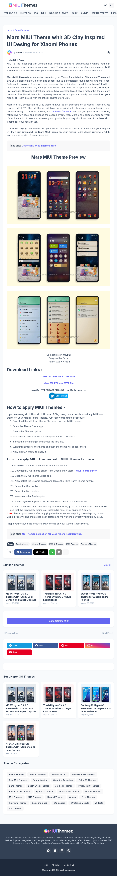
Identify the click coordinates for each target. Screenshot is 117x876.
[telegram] (48, 850)
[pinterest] (68, 850)
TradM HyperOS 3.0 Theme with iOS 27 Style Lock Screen (57, 596)
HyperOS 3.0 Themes (19, 791)
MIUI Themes (72, 544)
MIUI (43, 13)
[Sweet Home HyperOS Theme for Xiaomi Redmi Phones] (96, 582)
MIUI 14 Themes (93, 791)
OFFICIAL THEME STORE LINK (58, 376)
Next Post (107, 633)
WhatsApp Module (80, 803)
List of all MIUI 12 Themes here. (39, 145)
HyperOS (25, 13)
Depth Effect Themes (38, 786)
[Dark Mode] (105, 5)
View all (107, 565)
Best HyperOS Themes (83, 774)
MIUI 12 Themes (56, 544)
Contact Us (69, 865)
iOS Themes (15, 808)
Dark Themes (15, 786)
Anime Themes (16, 774)
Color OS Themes (87, 780)
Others (72, 797)
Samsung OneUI (40, 803)
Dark (74, 13)
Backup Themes (58, 13)
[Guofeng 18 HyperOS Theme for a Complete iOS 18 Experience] (96, 693)
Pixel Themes (88, 797)
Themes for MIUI (61, 111)
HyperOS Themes (44, 791)
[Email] (59, 552)
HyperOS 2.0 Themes (88, 786)
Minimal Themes (39, 544)
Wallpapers (59, 803)
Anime (84, 13)
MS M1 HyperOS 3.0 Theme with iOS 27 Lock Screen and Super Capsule (21, 596)
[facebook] (55, 850)
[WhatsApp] (52, 552)
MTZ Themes (34, 797)
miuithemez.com (67, 870)
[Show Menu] (4, 5)
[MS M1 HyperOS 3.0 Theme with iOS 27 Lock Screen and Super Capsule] (21, 582)
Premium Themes (88, 544)
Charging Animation (63, 780)
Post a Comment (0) (58, 620)
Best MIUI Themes (18, 780)
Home (9, 30)
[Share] (107, 52)
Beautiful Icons (22, 30)
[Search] (111, 5)
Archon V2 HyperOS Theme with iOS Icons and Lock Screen (20, 746)
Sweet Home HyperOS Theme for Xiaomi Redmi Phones (94, 596)
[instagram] (61, 850)
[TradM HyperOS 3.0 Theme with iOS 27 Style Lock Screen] (58, 582)
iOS (36, 13)
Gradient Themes (63, 786)
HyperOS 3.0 (10, 13)
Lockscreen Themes (69, 791)
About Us (56, 865)
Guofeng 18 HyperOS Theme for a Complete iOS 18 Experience (96, 708)
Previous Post (11, 633)
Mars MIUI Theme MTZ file (58, 383)
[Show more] (66, 552)
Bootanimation (40, 780)
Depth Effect (99, 13)
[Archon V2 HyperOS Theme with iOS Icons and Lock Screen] (21, 732)
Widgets (99, 803)
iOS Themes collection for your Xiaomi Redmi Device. (52, 533)
